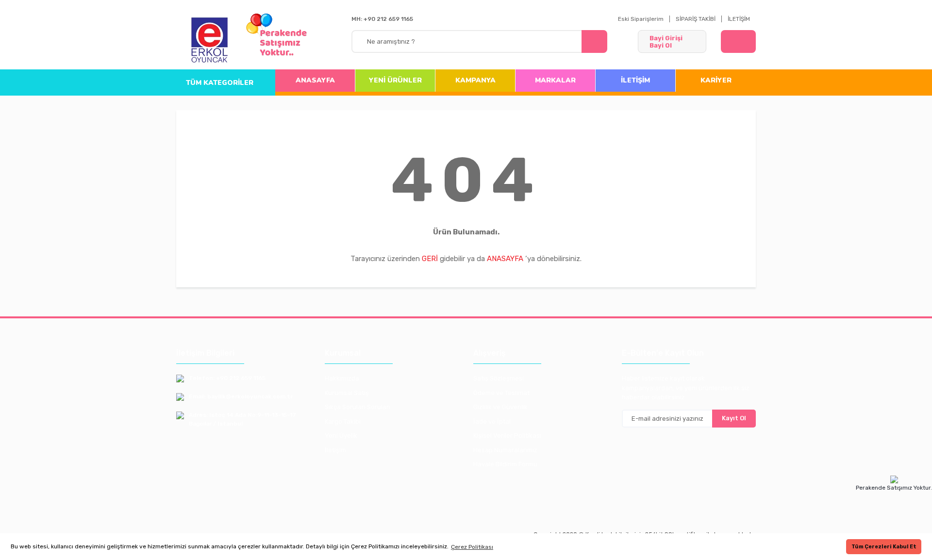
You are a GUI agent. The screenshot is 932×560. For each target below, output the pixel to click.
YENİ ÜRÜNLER (395, 80)
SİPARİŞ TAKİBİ (696, 19)
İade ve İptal (492, 421)
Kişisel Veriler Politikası (507, 435)
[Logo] (210, 41)
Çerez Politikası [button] (472, 547)
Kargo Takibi (343, 421)
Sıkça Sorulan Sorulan (357, 407)
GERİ (430, 258)
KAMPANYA (475, 80)
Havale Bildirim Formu (505, 464)
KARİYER (716, 80)
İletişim (335, 450)
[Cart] (738, 41)
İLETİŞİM (739, 19)
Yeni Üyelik (341, 435)
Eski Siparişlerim (641, 19)
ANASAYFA (315, 80)
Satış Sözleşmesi (498, 378)
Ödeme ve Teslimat (501, 392)
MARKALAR (555, 80)
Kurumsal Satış (347, 392)
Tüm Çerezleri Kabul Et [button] (883, 547)
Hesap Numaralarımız (505, 450)
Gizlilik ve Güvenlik (500, 407)
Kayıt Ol (734, 418)
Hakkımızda (342, 378)
